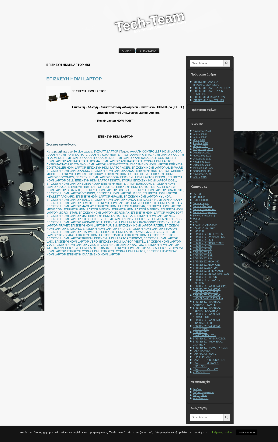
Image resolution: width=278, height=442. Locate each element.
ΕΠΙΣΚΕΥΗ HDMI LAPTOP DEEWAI (143, 177)
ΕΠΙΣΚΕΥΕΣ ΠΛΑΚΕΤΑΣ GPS (210, 286)
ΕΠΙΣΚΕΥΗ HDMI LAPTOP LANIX (160, 199)
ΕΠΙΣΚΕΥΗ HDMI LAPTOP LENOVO (118, 203)
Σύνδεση (197, 389)
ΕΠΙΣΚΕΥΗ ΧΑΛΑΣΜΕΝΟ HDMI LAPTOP (93, 254)
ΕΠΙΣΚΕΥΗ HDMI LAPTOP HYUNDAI (147, 196)
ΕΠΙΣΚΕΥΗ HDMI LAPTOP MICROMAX (103, 212)
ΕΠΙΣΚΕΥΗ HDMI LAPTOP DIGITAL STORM (103, 180)
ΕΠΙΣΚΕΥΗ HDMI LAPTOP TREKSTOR (150, 235)
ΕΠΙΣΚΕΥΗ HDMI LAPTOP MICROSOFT (157, 212)
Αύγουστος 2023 (202, 131)
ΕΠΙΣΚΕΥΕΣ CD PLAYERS (208, 234)
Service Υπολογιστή (204, 215)
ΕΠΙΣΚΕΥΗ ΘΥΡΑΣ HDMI (83, 251)
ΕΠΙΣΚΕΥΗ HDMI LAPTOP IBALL (68, 199)
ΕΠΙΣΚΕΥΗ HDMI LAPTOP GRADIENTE (157, 190)
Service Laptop (82, 151)
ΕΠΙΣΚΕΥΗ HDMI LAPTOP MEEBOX (135, 209)
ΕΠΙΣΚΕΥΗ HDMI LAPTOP (74, 78)
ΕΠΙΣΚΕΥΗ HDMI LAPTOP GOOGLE (106, 190)
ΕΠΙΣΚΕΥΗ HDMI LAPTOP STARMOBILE (73, 231)
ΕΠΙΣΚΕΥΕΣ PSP (203, 255)
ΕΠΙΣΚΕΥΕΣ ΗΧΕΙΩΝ (205, 277)
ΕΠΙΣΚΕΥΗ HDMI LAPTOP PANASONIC (130, 222)
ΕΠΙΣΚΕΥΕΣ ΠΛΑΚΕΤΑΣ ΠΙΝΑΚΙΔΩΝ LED (207, 321)
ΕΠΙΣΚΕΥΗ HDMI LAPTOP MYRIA (110, 215)
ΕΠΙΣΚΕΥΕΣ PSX (203, 258)
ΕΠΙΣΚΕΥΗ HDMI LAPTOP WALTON (119, 244)
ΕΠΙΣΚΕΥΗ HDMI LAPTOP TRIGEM (70, 238)
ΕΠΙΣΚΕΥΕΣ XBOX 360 (206, 261)
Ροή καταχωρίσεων (203, 392)
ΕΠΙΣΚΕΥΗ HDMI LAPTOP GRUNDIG (71, 193)
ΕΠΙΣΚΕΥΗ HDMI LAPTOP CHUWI (81, 174)
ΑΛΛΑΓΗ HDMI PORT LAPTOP (66, 154)
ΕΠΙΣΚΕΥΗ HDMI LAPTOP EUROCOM (126, 183)
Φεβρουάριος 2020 (203, 168)
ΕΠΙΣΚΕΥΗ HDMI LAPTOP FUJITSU (91, 186)
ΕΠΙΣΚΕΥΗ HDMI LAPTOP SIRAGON (153, 228)
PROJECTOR (200, 200)
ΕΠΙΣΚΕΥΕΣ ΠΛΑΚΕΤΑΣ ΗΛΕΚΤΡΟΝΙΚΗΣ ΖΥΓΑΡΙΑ (208, 297)
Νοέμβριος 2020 (201, 161)
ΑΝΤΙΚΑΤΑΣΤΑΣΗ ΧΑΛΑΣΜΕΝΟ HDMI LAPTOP (137, 164)
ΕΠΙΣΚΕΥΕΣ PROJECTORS (208, 243)
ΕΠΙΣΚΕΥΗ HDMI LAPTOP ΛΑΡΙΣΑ (134, 248)
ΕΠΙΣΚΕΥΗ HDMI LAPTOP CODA (97, 177)
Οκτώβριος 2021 (201, 152)
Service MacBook (202, 206)
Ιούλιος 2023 (200, 134)
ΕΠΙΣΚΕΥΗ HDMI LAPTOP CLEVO (127, 174)
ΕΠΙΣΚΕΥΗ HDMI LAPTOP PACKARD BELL (75, 222)
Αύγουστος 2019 (202, 174)
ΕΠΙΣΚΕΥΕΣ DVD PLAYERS (209, 237)
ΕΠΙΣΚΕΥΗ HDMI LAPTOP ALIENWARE (157, 167)
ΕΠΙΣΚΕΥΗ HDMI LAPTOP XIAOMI (87, 248)
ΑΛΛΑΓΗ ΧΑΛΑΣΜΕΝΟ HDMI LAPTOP (108, 158)
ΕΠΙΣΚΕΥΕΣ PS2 (202, 246)
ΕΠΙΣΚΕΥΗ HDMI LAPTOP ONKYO (113, 219)
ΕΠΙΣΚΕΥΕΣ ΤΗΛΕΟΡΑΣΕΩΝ (209, 338)
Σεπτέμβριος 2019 (202, 171)
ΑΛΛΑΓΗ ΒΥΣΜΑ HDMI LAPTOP (108, 154)
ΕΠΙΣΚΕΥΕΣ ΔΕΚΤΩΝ (205, 267)
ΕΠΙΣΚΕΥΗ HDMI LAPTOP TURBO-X (118, 238)
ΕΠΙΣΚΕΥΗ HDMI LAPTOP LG (162, 203)
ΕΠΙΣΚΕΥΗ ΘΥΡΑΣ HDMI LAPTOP (123, 251)
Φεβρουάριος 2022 (203, 149)
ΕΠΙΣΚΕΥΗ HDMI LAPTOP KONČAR (114, 199)
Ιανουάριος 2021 (202, 155)
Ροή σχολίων (200, 395)
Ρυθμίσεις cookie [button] (222, 432)
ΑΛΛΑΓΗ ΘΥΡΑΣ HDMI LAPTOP (150, 154)
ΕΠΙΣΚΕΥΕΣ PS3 (202, 249)
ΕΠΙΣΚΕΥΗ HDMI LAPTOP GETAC (138, 186)
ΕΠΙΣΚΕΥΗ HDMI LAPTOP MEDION (87, 209)
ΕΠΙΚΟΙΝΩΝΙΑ (148, 50)
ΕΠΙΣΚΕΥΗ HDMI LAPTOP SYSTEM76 (126, 231)
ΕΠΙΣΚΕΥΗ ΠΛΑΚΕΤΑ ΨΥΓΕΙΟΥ (211, 88)
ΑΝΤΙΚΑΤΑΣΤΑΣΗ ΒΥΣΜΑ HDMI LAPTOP (93, 161)
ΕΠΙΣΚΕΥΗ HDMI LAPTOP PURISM (94, 225)
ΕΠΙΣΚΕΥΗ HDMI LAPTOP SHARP (105, 228)
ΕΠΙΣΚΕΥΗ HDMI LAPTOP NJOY (68, 219)
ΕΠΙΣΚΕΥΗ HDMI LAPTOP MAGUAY (70, 206)
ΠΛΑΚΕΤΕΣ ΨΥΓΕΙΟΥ (205, 369)
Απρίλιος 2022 (200, 143)
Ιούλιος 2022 (200, 137)
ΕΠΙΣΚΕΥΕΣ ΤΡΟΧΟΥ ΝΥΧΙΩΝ (210, 347)
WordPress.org (201, 398)
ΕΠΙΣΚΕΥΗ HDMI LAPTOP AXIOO (112, 170)
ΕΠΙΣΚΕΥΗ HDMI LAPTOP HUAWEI (99, 196)
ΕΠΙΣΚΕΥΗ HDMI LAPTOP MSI (67, 215)
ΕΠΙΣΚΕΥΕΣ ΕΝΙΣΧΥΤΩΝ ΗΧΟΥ (211, 273)
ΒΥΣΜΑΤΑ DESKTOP (205, 224)
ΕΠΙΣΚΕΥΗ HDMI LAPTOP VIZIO (74, 244)
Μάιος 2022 (199, 140)
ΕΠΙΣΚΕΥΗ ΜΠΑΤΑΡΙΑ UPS (209, 97)
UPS (195, 221)
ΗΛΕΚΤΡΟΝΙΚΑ (201, 350)
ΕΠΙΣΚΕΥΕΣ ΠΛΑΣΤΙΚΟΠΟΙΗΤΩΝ (204, 334)
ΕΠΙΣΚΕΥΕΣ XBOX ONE (207, 264)
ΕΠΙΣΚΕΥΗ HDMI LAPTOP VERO (76, 241)
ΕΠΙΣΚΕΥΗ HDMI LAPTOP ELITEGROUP (73, 183)
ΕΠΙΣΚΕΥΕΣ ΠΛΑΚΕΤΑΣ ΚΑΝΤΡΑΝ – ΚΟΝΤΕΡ (207, 303)
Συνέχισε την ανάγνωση (64, 144)
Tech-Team (150, 21)
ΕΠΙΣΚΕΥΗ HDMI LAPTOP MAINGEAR (120, 206)
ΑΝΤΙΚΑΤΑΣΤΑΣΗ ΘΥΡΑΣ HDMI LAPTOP (147, 161)
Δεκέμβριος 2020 (202, 158)
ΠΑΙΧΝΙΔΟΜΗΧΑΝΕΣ (205, 354)
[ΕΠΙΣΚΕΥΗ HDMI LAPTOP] (58, 110)
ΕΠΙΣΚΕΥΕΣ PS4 (202, 252)
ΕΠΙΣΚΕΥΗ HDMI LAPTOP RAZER (140, 225)
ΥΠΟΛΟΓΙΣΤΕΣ (201, 372)
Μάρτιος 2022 (200, 146)
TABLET (197, 218)
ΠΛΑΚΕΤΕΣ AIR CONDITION (209, 360)
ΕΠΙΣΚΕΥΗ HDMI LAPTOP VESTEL (122, 241)
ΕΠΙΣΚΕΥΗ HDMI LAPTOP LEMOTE (70, 203)
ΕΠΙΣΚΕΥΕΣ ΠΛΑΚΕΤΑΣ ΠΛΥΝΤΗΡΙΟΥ (207, 328)
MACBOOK (199, 197)
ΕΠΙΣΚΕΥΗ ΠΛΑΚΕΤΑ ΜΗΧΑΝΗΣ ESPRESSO (206, 83)
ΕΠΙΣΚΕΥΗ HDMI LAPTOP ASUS (68, 170)
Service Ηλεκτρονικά (204, 209)
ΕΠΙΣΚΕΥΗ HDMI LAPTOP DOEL (154, 180)
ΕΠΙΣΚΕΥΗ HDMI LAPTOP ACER (108, 167)
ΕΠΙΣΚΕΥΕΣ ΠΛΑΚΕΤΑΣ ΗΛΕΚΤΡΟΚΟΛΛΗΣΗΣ (207, 291)
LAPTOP (198, 194)
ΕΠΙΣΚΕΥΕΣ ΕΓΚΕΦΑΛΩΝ (208, 270)
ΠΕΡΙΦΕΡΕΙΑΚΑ (202, 357)
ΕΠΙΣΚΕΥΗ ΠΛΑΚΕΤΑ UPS (208, 100)
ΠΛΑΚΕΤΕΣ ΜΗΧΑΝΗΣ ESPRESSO (206, 365)
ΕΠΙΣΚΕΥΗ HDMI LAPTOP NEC (154, 215)
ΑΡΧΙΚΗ (126, 50)
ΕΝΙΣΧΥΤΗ (199, 231)
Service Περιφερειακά (205, 212)
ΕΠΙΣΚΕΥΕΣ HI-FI (203, 240)
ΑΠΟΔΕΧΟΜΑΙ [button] (247, 432)
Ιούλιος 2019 (200, 177)
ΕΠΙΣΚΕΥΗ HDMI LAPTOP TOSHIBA (99, 235)
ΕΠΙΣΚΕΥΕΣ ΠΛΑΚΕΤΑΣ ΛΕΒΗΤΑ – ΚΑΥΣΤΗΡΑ (207, 309)
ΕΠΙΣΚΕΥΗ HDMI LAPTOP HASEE (119, 193)
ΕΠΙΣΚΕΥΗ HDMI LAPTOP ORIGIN (159, 219)
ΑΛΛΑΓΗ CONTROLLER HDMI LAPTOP (155, 151)
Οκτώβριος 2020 (201, 164)
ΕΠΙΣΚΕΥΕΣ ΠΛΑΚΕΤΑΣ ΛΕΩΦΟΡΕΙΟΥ (207, 315)
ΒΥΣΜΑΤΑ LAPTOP (105, 151)
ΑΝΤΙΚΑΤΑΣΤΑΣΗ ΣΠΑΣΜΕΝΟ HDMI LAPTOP (76, 164)
